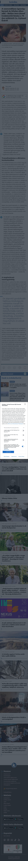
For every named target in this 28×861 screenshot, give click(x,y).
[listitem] (14, 427)
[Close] (25, 404)
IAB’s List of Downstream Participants (15, 423)
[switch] (23, 430)
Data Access (14, 456)
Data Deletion (6, 456)
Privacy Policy (21, 456)
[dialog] (14, 430)
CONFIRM (8, 451)
